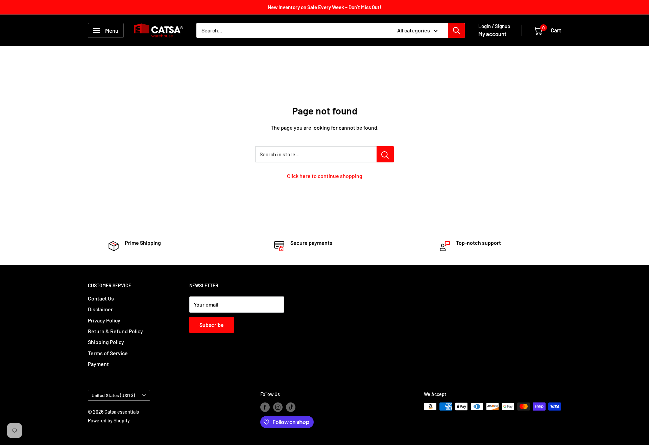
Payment (98, 364)
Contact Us (101, 298)
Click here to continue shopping (324, 176)
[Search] (456, 30)
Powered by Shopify (109, 420)
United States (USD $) (113, 395)
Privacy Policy (104, 320)
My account (492, 33)
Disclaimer (100, 309)
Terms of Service (108, 353)
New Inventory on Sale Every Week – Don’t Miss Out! (324, 7)
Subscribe (211, 324)
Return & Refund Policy (115, 331)
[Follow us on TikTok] (290, 407)
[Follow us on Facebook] (265, 407)
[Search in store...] (385, 154)
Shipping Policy (106, 342)
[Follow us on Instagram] (278, 407)
